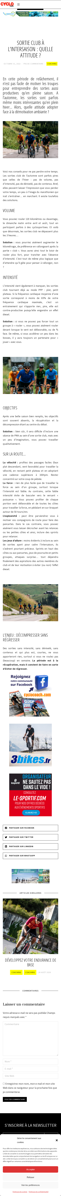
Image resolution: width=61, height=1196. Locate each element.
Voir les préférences (30, 1185)
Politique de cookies (20, 1192)
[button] (56, 1140)
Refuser (30, 1177)
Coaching (52, 64)
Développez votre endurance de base (30, 962)
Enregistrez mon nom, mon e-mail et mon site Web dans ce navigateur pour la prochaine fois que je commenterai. (30, 1088)
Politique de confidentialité (38, 1192)
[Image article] (30, 926)
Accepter (30, 1169)
